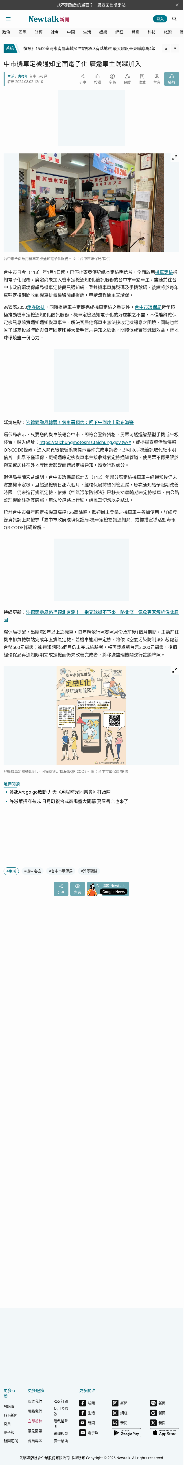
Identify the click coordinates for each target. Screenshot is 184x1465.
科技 (152, 32)
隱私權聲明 (61, 1424)
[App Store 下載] (164, 1432)
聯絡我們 (35, 1411)
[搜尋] (174, 18)
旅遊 (168, 32)
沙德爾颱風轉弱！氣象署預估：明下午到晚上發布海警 (80, 422)
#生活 (11, 871)
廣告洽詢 (61, 1440)
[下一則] (175, 48)
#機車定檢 (32, 871)
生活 (87, 32)
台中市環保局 (148, 307)
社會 (55, 32)
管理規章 (61, 1433)
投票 (7, 1423)
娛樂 (103, 32)
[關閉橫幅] (177, 5)
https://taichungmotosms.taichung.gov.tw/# (85, 442)
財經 (39, 32)
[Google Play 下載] (126, 1432)
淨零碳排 (36, 307)
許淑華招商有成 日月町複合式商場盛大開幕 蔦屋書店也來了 (68, 802)
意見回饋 (35, 1430)
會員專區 (35, 1440)
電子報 (9, 1432)
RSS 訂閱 (61, 1401)
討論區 (9, 1406)
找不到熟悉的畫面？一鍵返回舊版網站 (91, 5)
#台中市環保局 (61, 871)
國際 (22, 32)
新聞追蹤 (11, 1440)
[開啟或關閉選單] (8, 18)
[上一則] (166, 48)
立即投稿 (35, 1421)
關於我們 (35, 1401)
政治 (6, 32)
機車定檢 (164, 272)
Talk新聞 (11, 1415)
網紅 (119, 32)
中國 (71, 32)
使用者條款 (61, 1411)
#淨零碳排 (89, 871)
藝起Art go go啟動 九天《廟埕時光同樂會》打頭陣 (60, 792)
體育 (135, 32)
